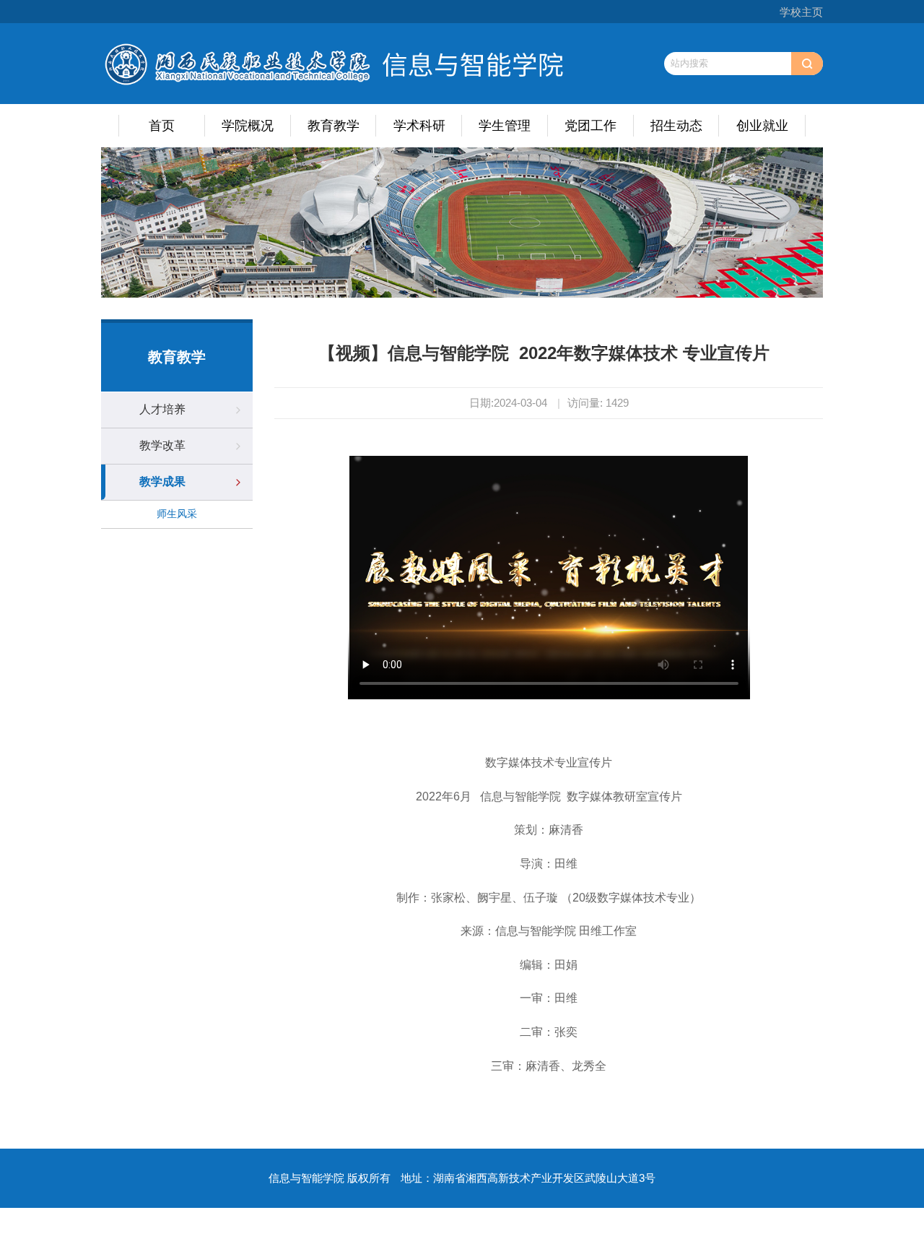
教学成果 (162, 481)
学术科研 (419, 125)
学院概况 (248, 125)
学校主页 (801, 12)
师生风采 (177, 513)
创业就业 (762, 125)
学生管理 (505, 125)
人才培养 (162, 409)
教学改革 (162, 445)
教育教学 (333, 125)
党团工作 (590, 125)
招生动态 (676, 125)
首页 (162, 125)
